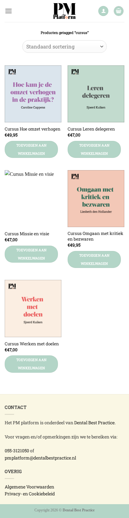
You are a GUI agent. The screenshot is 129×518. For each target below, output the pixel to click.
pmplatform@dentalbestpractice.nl (40, 458)
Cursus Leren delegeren (91, 129)
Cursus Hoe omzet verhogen (32, 129)
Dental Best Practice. (95, 423)
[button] (8, 11)
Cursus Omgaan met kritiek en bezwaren (95, 236)
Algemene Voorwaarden (29, 487)
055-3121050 (17, 451)
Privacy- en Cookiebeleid (30, 494)
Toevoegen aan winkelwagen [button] (31, 149)
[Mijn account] (103, 11)
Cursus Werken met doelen (32, 344)
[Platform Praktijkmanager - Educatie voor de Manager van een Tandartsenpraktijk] (64, 11)
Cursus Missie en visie (27, 234)
